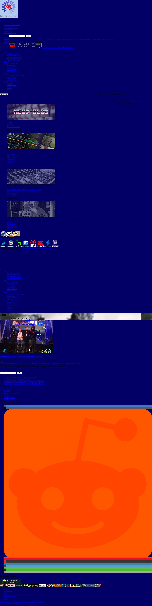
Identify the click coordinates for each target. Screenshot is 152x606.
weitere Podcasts (11, 193)
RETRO (9, 122)
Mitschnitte (88, 39)
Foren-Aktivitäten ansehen (11, 28)
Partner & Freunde (12, 227)
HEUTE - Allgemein (6, 363)
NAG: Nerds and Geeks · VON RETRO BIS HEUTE (57, 48)
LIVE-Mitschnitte (12, 156)
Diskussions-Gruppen (10, 26)
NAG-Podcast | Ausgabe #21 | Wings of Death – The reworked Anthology (24, 381)
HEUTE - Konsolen (41, 363)
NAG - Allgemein (53, 363)
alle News (50, 39)
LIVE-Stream (11, 154)
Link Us (9, 228)
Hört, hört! (73, 39)
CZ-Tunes (3, 362)
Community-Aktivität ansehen (12, 25)
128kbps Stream (4, 239)
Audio (5, 73)
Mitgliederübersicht (9, 29)
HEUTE (9, 123)
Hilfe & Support (8, 31)
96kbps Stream (16, 239)
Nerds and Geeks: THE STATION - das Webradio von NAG (24, 190)
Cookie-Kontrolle (31, 602)
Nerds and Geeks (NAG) (13, 603)
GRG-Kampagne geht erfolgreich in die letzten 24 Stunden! (20, 377)
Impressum (40, 602)
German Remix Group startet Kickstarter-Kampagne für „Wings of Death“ (24, 382)
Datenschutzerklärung (20, 602)
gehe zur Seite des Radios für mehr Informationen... (36, 248)
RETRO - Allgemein (64, 363)
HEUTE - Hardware (29, 363)
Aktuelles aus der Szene (13, 127)
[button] (5, 406)
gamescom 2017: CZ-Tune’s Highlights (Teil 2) (21, 357)
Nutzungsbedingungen (10, 33)
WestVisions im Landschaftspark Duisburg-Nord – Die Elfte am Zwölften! (24, 384)
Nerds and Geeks (8, 81)
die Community (11, 224)
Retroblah (9, 162)
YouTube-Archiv (11, 157)
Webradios (110, 39)
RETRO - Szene (75, 363)
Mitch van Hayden (32, 605)
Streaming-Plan (96, 39)
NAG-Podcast (11, 191)
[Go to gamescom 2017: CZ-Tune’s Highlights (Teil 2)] (26, 353)
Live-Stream (80, 39)
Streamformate (11, 159)
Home (1, 319)
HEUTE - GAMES (17, 363)
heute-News (65, 39)
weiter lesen (3, 371)
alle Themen (10, 125)
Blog (5, 52)
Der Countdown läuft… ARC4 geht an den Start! (17, 379)
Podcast (104, 39)
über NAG (10, 222)
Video (5, 62)
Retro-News (57, 39)
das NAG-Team (11, 225)
